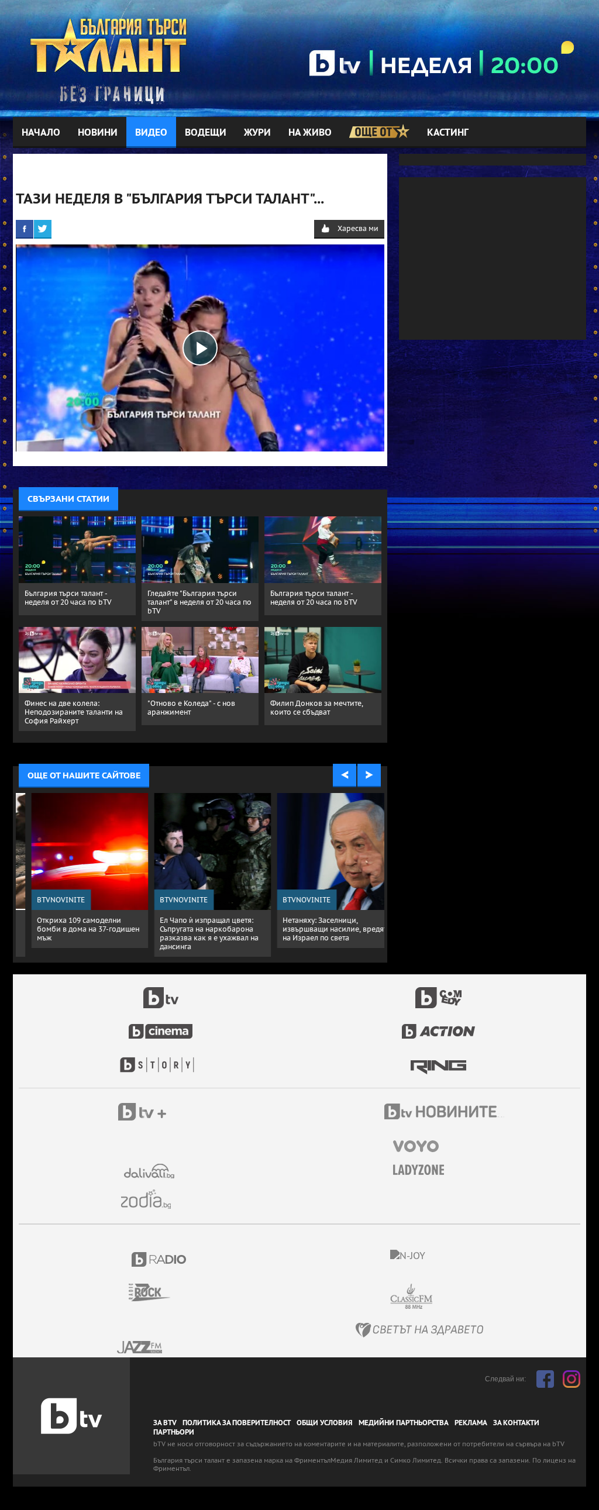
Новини (98, 132)
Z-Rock (156, 1292)
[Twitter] (42, 228)
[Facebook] (24, 228)
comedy (438, 991)
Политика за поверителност (237, 1423)
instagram (571, 1379)
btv (160, 991)
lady (161, 1059)
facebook (545, 1379)
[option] (77, 870)
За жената (422, 1170)
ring (438, 1059)
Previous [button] (344, 775)
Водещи (205, 132)
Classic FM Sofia (442, 1297)
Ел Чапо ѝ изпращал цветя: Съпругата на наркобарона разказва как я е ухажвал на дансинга (196, 933)
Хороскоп (150, 1199)
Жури (257, 132)
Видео (151, 132)
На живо (310, 132)
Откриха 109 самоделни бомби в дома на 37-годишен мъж (76, 929)
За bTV (165, 1423)
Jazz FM (140, 1347)
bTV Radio (159, 1259)
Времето (150, 1171)
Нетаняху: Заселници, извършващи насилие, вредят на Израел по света (322, 929)
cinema (161, 1025)
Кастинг (448, 132)
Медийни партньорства (404, 1423)
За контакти (516, 1423)
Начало (41, 132)
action (438, 1025)
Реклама (471, 1423)
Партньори (173, 1432)
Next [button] (369, 775)
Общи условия (325, 1423)
